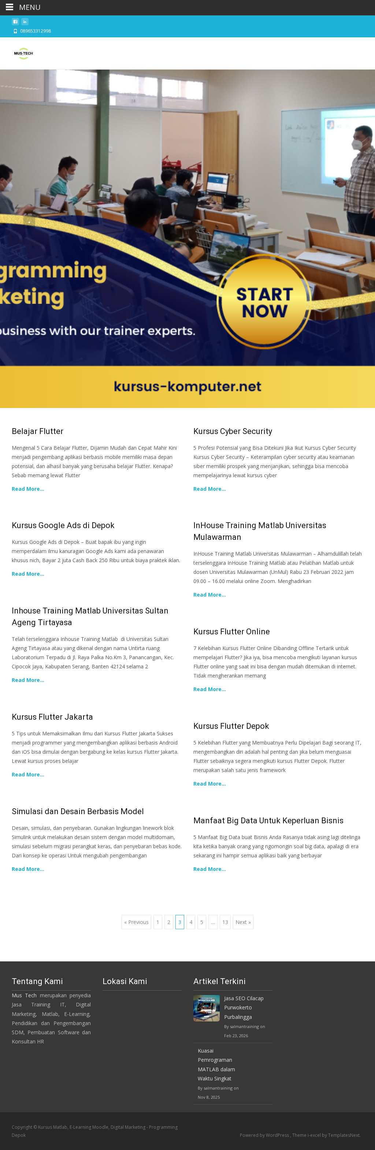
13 (225, 922)
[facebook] (15, 23)
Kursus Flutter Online (231, 631)
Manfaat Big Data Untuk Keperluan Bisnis (268, 820)
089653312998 (35, 31)
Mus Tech (24, 995)
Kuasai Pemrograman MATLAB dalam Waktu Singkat (216, 1064)
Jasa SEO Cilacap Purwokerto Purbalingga (244, 1007)
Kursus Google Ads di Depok (63, 525)
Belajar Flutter (37, 431)
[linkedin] (25, 23)
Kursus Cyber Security (232, 431)
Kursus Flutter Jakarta (52, 716)
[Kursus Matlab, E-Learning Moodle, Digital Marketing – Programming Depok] (17, 52)
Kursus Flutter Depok (231, 726)
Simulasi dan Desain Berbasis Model (78, 811)
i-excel (315, 1135)
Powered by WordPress (265, 1135)
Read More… (28, 488)
